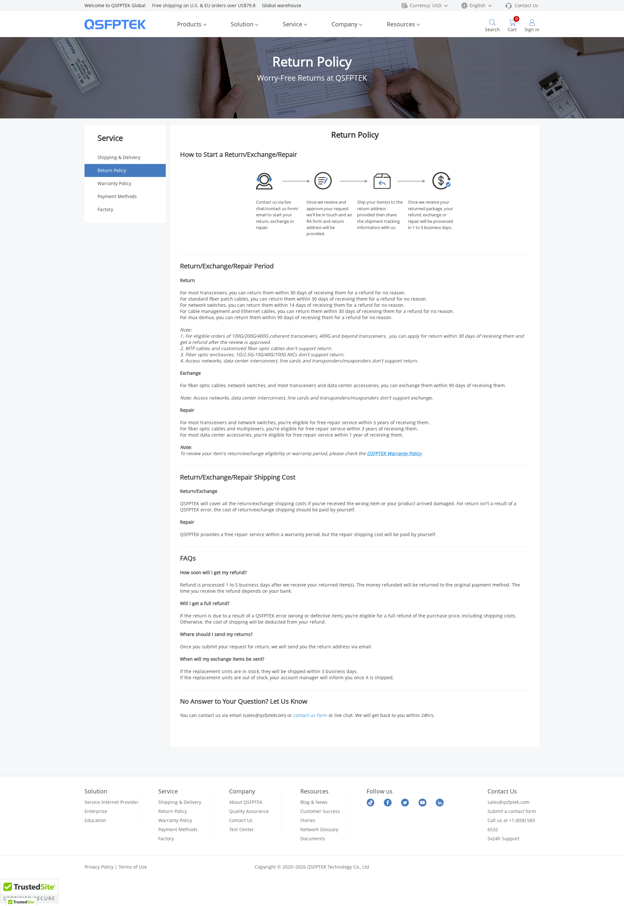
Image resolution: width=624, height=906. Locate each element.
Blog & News (314, 802)
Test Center (241, 829)
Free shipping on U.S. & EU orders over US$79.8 (207, 5)
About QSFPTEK (246, 802)
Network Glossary (319, 829)
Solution (242, 24)
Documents (312, 838)
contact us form (310, 715)
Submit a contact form (512, 811)
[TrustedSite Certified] (29, 891)
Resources (401, 24)
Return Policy (112, 170)
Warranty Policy (114, 183)
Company (345, 24)
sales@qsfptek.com (508, 802)
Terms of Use (133, 867)
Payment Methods (117, 196)
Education (95, 820)
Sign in (532, 29)
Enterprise (95, 811)
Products (189, 24)
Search (492, 29)
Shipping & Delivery (119, 157)
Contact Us (526, 5)
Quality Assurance (249, 811)
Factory (105, 209)
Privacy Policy (98, 867)
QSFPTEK (377, 453)
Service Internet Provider (111, 802)
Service (292, 24)
